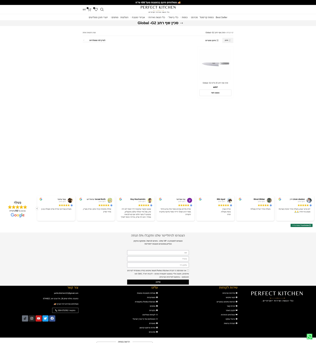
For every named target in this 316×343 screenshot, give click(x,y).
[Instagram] (32, 318)
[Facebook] (52, 318)
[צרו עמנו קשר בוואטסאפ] (309, 336)
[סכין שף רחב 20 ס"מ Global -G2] (215, 64)
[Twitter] (45, 318)
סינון (226, 40)
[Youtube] (39, 318)
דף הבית (230, 32)
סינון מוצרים (210, 40)
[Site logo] (158, 9)
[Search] (102, 9)
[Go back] (181, 23)
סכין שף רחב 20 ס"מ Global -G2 (215, 83)
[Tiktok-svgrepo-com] (25, 318)
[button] (215, 93)
